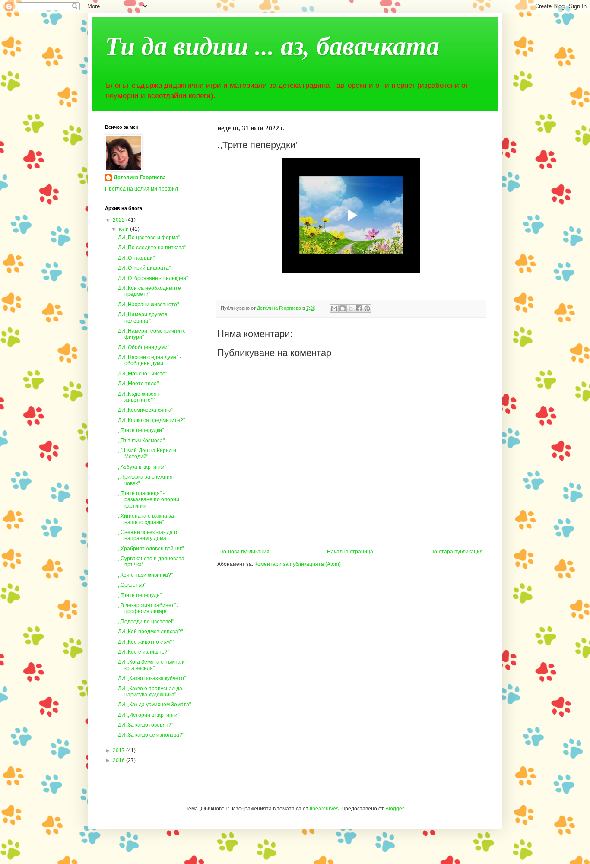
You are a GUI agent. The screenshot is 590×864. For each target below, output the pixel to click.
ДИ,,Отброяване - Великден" (153, 278)
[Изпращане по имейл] (334, 308)
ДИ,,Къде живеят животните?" (138, 397)
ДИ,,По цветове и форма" (149, 238)
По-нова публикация (244, 552)
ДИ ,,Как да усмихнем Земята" (154, 705)
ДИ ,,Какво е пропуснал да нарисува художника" (150, 692)
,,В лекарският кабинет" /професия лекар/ (148, 608)
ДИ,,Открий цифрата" (144, 268)
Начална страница (350, 552)
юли (124, 229)
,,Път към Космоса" (141, 441)
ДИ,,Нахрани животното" (148, 305)
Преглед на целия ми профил (141, 189)
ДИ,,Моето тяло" (138, 384)
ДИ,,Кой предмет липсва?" (150, 632)
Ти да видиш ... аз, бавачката (272, 45)
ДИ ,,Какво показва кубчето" (152, 678)
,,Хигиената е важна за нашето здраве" (146, 519)
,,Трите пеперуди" (140, 595)
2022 (119, 220)
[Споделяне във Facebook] (359, 308)
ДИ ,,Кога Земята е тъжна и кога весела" (151, 665)
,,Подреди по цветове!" (146, 622)
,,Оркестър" (132, 585)
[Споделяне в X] (350, 308)
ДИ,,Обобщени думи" (143, 347)
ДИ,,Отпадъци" (136, 258)
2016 (119, 760)
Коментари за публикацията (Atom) (297, 564)
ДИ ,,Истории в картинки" (148, 715)
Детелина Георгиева (140, 178)
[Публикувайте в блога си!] (342, 308)
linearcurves (324, 809)
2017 (119, 750)
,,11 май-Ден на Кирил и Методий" (147, 454)
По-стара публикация (456, 552)
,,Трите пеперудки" (141, 430)
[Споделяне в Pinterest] (367, 308)
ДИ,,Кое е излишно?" (143, 652)
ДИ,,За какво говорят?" (145, 725)
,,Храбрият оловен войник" (151, 549)
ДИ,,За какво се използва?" (151, 735)
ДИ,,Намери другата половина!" (143, 317)
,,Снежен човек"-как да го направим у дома (148, 535)
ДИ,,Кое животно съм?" (146, 642)
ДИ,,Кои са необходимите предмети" (149, 291)
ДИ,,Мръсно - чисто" (142, 374)
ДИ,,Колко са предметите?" (151, 420)
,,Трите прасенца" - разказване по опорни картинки (148, 499)
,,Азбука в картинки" (142, 467)
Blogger (394, 809)
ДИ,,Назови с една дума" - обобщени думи (149, 360)
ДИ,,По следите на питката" (152, 248)
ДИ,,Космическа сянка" (145, 410)
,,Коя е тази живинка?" (145, 575)
